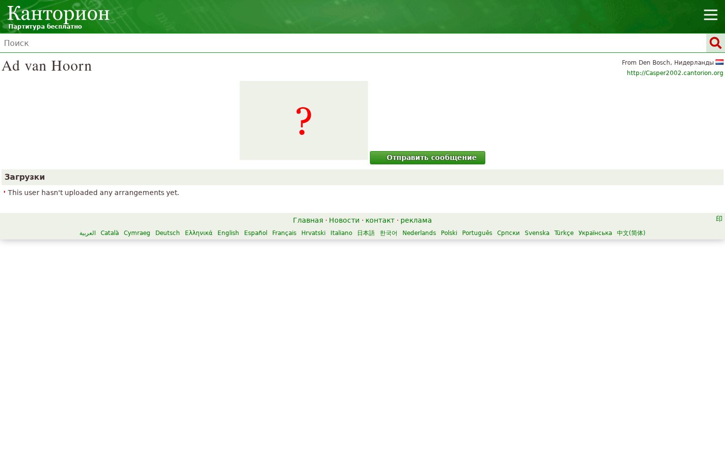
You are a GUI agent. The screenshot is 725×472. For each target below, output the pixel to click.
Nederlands (419, 233)
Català (110, 233)
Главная (308, 220)
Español (255, 233)
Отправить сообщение (432, 157)
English (228, 233)
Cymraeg (137, 233)
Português (477, 233)
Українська (595, 233)
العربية (87, 233)
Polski (449, 233)
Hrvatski (313, 233)
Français (284, 233)
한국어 (389, 233)
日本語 (366, 233)
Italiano (341, 233)
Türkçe (564, 233)
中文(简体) (631, 233)
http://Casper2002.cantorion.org (675, 73)
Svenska (537, 233)
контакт (380, 220)
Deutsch (167, 233)
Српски (508, 233)
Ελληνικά (199, 233)
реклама (416, 220)
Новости (344, 220)
